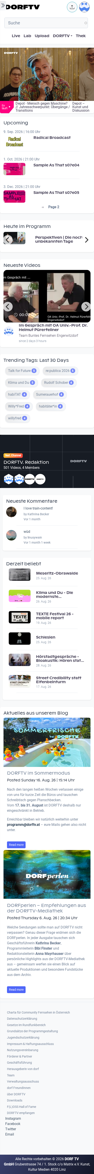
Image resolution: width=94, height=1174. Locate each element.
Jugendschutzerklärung (23, 1037)
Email (9, 1134)
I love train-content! (38, 508)
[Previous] (8, 240)
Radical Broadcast (52, 137)
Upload (42, 36)
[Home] (35, 7)
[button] (72, 7)
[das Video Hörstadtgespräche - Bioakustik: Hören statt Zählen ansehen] (20, 659)
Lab (27, 36)
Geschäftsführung (19, 1063)
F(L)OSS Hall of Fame (21, 1107)
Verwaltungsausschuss (23, 1081)
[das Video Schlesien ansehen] (20, 638)
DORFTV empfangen (21, 1113)
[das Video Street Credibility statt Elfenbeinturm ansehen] (20, 681)
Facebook (12, 1124)
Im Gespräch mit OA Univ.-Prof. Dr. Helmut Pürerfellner (53, 327)
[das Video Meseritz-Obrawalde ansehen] (20, 574)
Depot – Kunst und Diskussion (80, 107)
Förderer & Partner (19, 1056)
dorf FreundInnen (19, 1088)
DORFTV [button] (61, 36)
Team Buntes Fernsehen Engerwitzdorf (48, 335)
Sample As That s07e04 (56, 165)
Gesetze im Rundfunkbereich (26, 1025)
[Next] (86, 240)
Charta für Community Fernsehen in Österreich (38, 1012)
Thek (81, 36)
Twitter (10, 1129)
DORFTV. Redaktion (26, 462)
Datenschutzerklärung (22, 1019)
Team (10, 1075)
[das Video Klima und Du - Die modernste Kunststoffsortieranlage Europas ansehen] (20, 595)
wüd (27, 532)
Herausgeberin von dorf (23, 1069)
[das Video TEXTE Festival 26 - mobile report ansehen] (20, 617)
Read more (16, 844)
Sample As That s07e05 (56, 192)
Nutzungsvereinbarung (22, 1050)
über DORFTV (16, 1094)
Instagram (13, 1118)
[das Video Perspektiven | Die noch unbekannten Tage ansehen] (14, 238)
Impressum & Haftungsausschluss (30, 1044)
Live (16, 36)
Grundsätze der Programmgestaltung (32, 1031)
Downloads (14, 1100)
